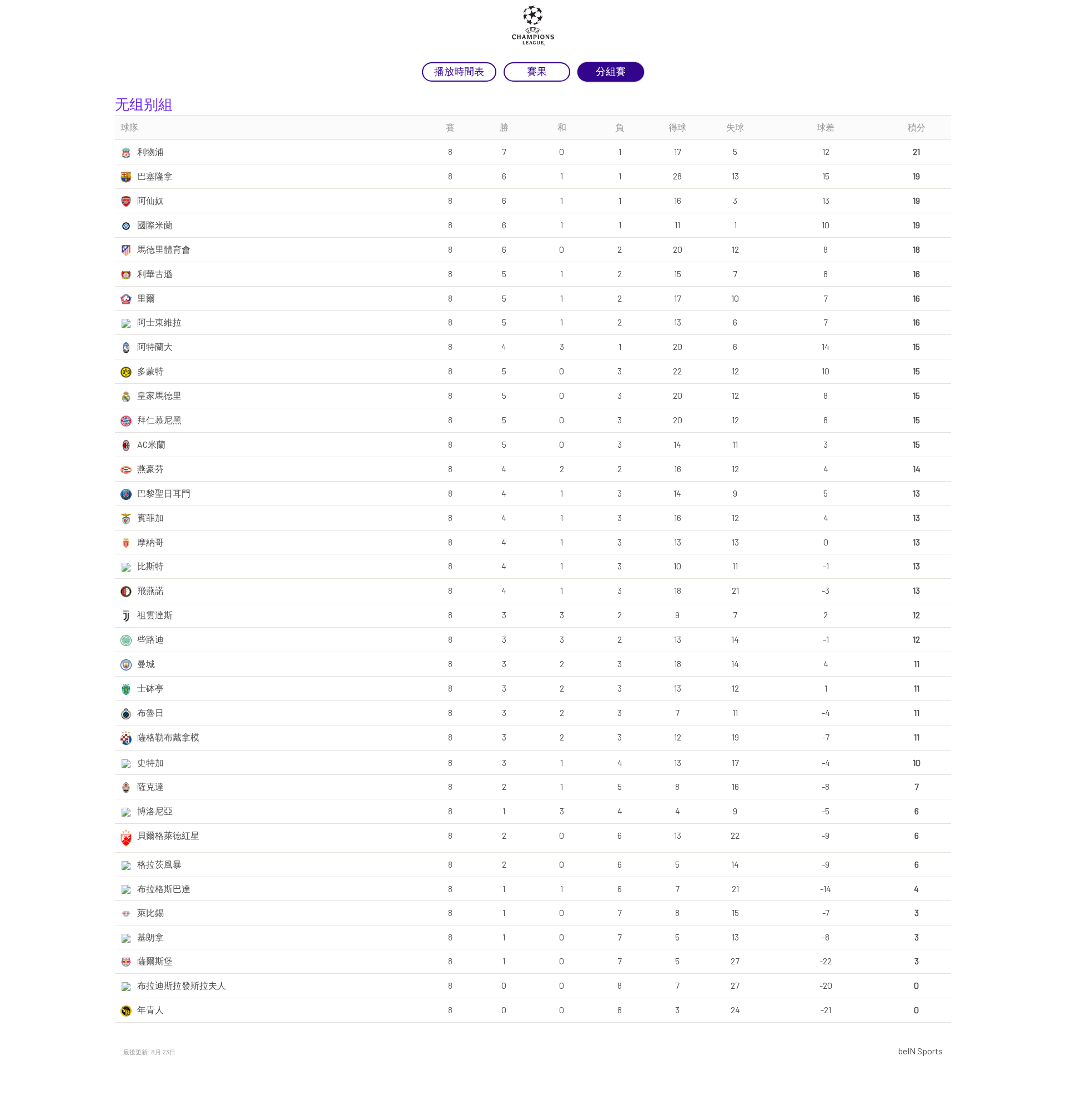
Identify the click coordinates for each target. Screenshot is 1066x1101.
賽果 (537, 72)
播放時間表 (459, 72)
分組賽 (611, 72)
